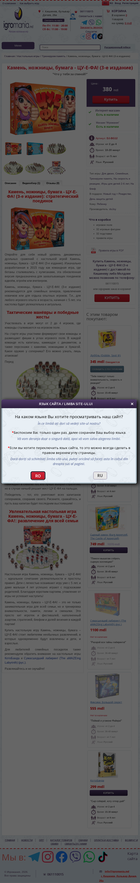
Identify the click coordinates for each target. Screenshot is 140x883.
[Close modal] (132, 404)
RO (38, 475)
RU (100, 475)
